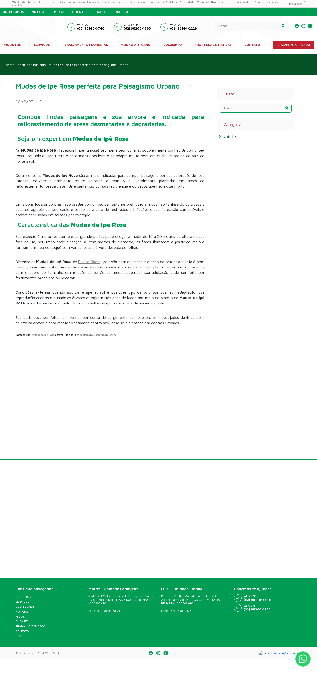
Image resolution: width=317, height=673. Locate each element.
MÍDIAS (59, 12)
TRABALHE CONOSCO (111, 12)
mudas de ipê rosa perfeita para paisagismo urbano (89, 65)
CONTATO (252, 45)
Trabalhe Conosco (30, 626)
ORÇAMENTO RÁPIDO (293, 45)
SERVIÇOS (42, 45)
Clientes (22, 621)
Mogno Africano (136, 45)
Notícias (39, 65)
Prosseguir (296, 3)
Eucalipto (172, 45)
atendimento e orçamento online (97, 334)
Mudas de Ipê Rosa (43, 334)
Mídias (20, 616)
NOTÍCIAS (38, 12)
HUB (18, 636)
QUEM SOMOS (13, 12)
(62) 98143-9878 (108, 610)
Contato (22, 631)
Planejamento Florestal (85, 45)
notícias (24, 65)
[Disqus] (110, 393)
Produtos (23, 596)
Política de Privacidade (180, 2)
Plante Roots (89, 261)
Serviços (22, 601)
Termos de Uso (206, 2)
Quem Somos (25, 606)
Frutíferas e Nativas (213, 45)
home (10, 65)
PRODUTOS (12, 45)
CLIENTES (79, 12)
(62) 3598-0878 (180, 610)
